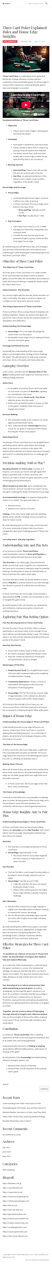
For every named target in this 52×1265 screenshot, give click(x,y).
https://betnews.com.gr (12, 1183)
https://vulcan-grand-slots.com (15, 1231)
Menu (7, 4)
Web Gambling (10, 41)
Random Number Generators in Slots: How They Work (24, 1112)
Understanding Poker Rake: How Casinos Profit (22, 1103)
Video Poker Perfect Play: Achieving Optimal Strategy (24, 1116)
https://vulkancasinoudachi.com (16, 1218)
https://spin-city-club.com (13, 1210)
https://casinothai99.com (13, 1188)
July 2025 (6, 1147)
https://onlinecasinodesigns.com (16, 1201)
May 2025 (7, 1156)
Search (5, 1084)
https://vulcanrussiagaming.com (16, 1196)
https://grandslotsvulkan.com (14, 1214)
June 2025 (7, 1152)
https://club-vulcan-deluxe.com (15, 1236)
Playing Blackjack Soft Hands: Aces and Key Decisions (24, 1108)
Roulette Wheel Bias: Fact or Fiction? (17, 1121)
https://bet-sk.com (10, 1205)
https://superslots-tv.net (12, 1192)
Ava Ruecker (26, 41)
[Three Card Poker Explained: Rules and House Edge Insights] (26, 59)
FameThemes (44, 1260)
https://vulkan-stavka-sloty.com (15, 1223)
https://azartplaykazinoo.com (15, 1227)
